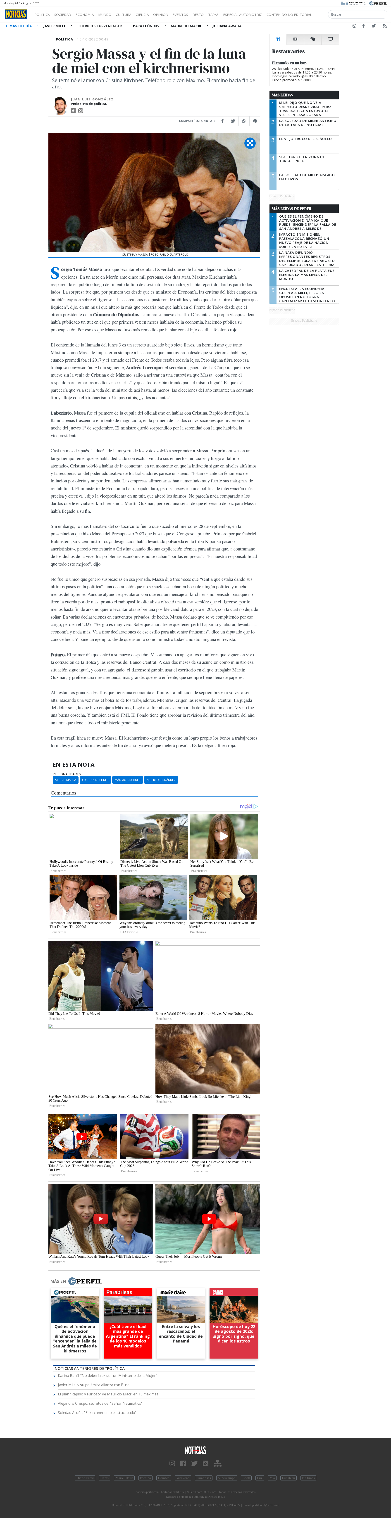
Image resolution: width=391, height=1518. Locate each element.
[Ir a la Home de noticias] (195, 1450)
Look (246, 1478)
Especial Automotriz (242, 14)
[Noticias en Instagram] (354, 27)
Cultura (123, 14)
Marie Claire (124, 1478)
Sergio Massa (65, 780)
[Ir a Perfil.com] (378, 3)
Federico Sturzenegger (99, 26)
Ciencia (142, 14)
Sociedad (62, 14)
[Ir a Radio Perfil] (353, 3)
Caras (105, 1478)
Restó (198, 14)
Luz (259, 1478)
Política (42, 14)
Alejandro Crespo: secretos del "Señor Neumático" (100, 1403)
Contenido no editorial (289, 14)
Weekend (183, 1478)
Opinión (160, 14)
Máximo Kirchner (128, 780)
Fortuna (145, 1478)
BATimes (308, 1478)
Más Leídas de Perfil (292, 208)
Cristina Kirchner (95, 780)
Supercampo (227, 1478)
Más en (58, 1281)
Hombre (163, 1478)
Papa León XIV (146, 26)
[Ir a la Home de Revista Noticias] (16, 14)
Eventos (180, 14)
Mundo (104, 14)
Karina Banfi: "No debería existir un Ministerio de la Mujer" (107, 1375)
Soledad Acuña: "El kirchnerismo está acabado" (97, 1412)
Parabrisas (204, 1478)
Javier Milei (54, 26)
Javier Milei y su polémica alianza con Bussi (94, 1384)
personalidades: (67, 774)
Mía (272, 1478)
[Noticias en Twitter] (374, 27)
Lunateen (288, 1478)
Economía (85, 14)
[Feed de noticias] (385, 27)
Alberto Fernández (161, 780)
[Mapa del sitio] (218, 1463)
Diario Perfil (85, 1478)
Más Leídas (282, 95)
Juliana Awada (226, 26)
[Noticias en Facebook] (363, 27)
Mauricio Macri (186, 26)
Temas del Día (19, 26)
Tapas (213, 14)
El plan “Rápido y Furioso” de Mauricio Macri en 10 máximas (108, 1394)
